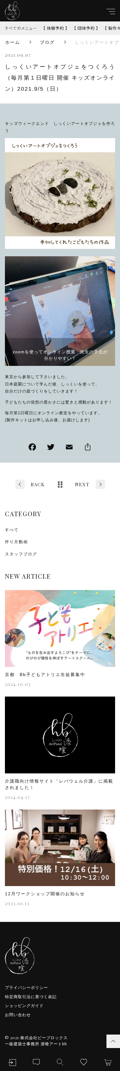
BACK (38, 484)
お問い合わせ (18, 1015)
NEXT (82, 484)
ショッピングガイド (24, 1005)
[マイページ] (12, 1062)
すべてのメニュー (21, 28)
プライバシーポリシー (26, 987)
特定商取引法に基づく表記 (31, 996)
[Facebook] (32, 447)
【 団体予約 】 (86, 28)
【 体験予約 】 (55, 28)
